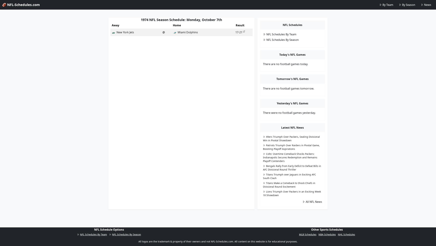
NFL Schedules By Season (282, 40)
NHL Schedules (346, 234)
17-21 (238, 32)
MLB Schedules (307, 234)
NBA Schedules (327, 234)
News (427, 5)
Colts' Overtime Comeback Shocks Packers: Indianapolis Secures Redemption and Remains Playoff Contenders (290, 157)
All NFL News (314, 202)
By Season (408, 5)
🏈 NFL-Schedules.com (21, 4)
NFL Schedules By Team (281, 34)
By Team (388, 5)
